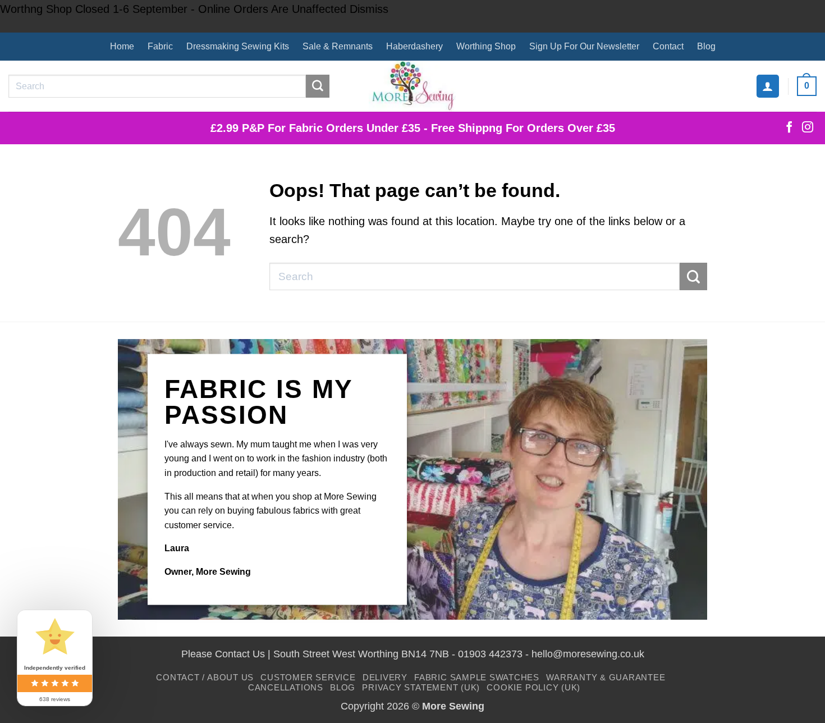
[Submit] (317, 86)
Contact (668, 46)
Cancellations (285, 687)
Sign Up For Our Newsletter (584, 46)
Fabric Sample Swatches (476, 677)
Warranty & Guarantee (605, 677)
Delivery (385, 677)
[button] (768, 86)
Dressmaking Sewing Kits (237, 46)
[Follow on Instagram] (807, 128)
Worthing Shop (486, 46)
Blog (706, 46)
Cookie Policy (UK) (533, 687)
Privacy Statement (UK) (421, 687)
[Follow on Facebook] (789, 128)
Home (122, 46)
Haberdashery (414, 46)
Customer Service (307, 677)
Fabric (160, 46)
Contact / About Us (205, 677)
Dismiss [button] (369, 9)
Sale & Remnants (337, 46)
